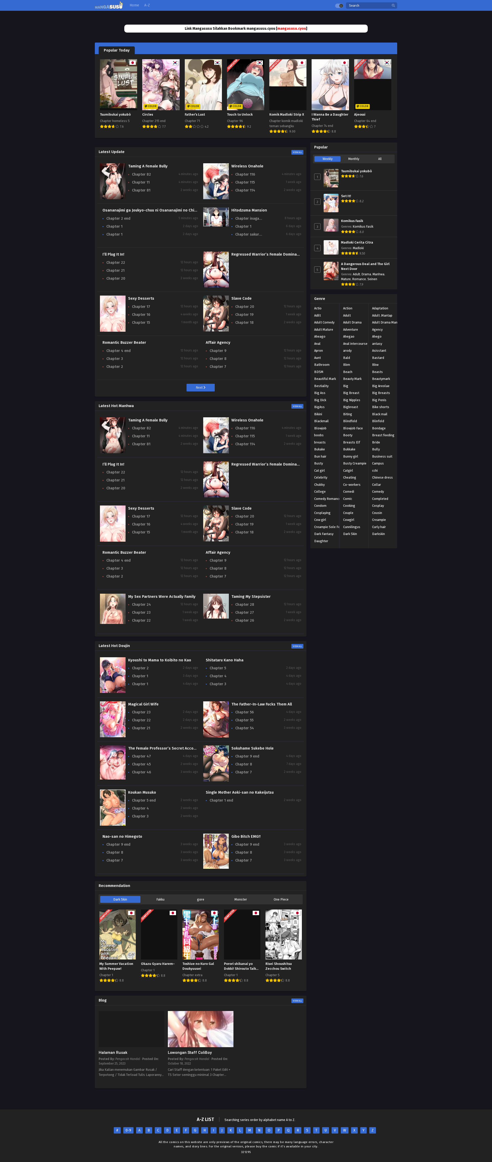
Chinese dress (382, 477)
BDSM (318, 372)
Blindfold (350, 421)
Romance (359, 279)
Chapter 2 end (118, 218)
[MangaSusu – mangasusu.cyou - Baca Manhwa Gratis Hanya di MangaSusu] (109, 8)
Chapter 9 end (247, 756)
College (320, 491)
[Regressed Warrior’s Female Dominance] (216, 286)
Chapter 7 (218, 367)
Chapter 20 (115, 278)
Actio (318, 308)
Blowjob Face (353, 428)
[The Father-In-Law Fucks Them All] (216, 737)
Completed (380, 499)
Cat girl (319, 470)
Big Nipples (351, 400)
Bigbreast (350, 407)
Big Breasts (381, 393)
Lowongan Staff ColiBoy (190, 1052)
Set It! (346, 196)
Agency (377, 329)
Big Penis (379, 400)
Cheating (349, 477)
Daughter (321, 541)
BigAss (319, 407)
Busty (318, 463)
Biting (347, 414)
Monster (240, 899)
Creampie (379, 520)
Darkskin (378, 534)
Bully (376, 449)
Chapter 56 (244, 712)
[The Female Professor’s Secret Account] (113, 778)
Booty (347, 435)
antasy (377, 344)
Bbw (375, 365)
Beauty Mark (352, 379)
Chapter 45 (141, 764)
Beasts (377, 372)
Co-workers (352, 485)
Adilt (317, 315)
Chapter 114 (245, 190)
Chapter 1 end (221, 800)
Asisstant (379, 350)
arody (347, 350)
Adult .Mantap (382, 315)
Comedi (348, 491)
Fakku (160, 899)
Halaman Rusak (113, 1052)
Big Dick (320, 400)
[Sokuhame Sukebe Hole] (216, 780)
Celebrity (320, 477)
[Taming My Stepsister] (216, 617)
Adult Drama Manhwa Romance (395, 322)
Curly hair (379, 527)
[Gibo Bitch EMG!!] (216, 867)
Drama (366, 274)
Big (345, 386)
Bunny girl (350, 456)
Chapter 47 (141, 756)
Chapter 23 (141, 612)
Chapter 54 (244, 728)
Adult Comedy (324, 322)
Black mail (379, 414)
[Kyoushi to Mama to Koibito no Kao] (113, 692)
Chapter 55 (244, 720)
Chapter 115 (245, 182)
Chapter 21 (115, 270)
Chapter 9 (218, 351)
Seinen (372, 279)
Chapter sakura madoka (249, 234)
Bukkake (349, 449)
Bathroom (322, 365)
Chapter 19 (244, 314)
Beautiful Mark (325, 379)
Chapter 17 (141, 307)
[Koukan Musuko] (113, 825)
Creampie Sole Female (330, 527)
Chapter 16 (141, 314)
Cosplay (378, 506)
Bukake (319, 449)
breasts (320, 442)
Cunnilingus (351, 527)
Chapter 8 (218, 359)
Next (199, 387)
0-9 (128, 1130)
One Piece (281, 899)
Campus (378, 463)
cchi (375, 470)
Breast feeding (383, 435)
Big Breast (351, 393)
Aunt (317, 358)
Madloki (358, 248)
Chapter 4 (218, 676)
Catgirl (348, 470)
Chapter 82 (141, 174)
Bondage (379, 428)
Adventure (350, 329)
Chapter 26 (244, 620)
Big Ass (319, 393)
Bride (376, 442)
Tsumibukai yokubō (356, 171)
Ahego (377, 336)
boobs (319, 435)
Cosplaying (322, 513)
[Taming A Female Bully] (113, 198)
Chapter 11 (141, 182)
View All (297, 152)
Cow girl (320, 520)
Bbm (346, 365)
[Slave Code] (216, 330)
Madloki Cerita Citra (357, 242)
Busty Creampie (354, 463)
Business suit (382, 456)
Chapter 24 (141, 604)
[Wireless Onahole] (216, 198)
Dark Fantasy (323, 534)
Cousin (377, 513)
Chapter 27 (244, 612)
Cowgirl (348, 520)
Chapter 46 (141, 772)
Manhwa (378, 274)
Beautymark (381, 379)
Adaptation (380, 308)
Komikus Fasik (352, 221)
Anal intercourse (355, 344)
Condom (320, 506)
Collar (376, 485)
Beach (347, 372)
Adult (356, 274)
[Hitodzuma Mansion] (216, 225)
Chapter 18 (244, 322)
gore (200, 899)
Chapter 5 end (144, 800)
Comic (347, 499)
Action (347, 308)
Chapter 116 (245, 174)
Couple (348, 513)
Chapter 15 (141, 322)
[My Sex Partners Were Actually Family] (113, 623)
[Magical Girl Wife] (113, 736)
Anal (317, 344)
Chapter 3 (114, 359)
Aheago (319, 336)
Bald (346, 358)
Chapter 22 (115, 262)
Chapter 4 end (118, 351)
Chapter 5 (218, 668)
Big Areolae (380, 386)
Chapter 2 (114, 367)
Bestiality (321, 386)
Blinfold (378, 421)
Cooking (349, 506)
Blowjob (320, 428)
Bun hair (320, 456)
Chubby (319, 485)
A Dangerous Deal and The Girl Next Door (365, 266)
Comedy (378, 491)
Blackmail (321, 421)
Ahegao (348, 336)
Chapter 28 (244, 604)
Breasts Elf (351, 442)
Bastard (378, 358)
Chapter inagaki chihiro (249, 218)
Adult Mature (323, 329)
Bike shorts (380, 407)
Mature (346, 279)
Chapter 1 (114, 226)
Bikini (318, 414)
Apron (318, 350)
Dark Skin (120, 899)
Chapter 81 (141, 190)
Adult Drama (352, 322)
